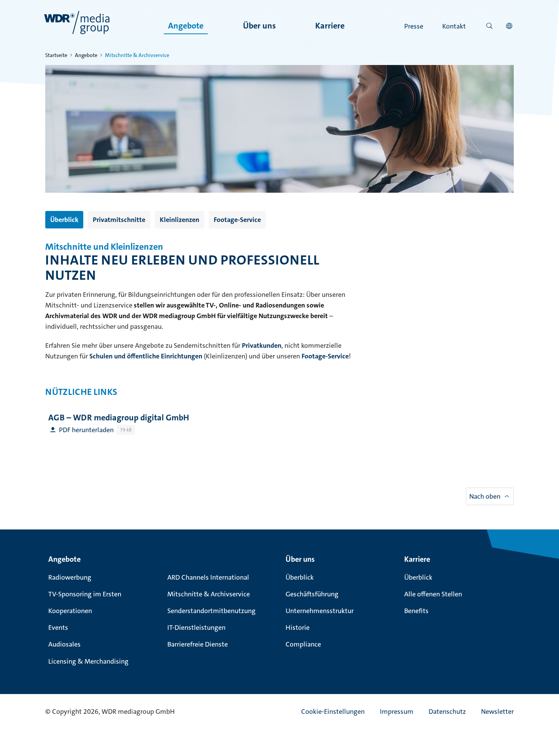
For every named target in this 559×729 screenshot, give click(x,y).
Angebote (185, 25)
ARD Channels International (208, 577)
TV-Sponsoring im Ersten (84, 594)
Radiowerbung (69, 577)
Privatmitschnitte (119, 219)
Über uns (259, 25)
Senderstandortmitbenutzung (211, 610)
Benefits (416, 610)
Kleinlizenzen (179, 219)
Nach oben (484, 496)
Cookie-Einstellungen (333, 711)
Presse (413, 26)
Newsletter (497, 711)
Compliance (303, 644)
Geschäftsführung (312, 594)
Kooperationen (70, 610)
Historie (298, 627)
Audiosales (64, 644)
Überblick (64, 219)
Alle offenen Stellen (433, 594)
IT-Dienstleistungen (196, 627)
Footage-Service (237, 219)
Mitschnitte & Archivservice (208, 594)
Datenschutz (447, 711)
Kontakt (454, 26)
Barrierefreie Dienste (197, 644)
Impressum (396, 711)
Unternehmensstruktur (320, 610)
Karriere (330, 25)
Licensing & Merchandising (88, 661)
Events (58, 627)
